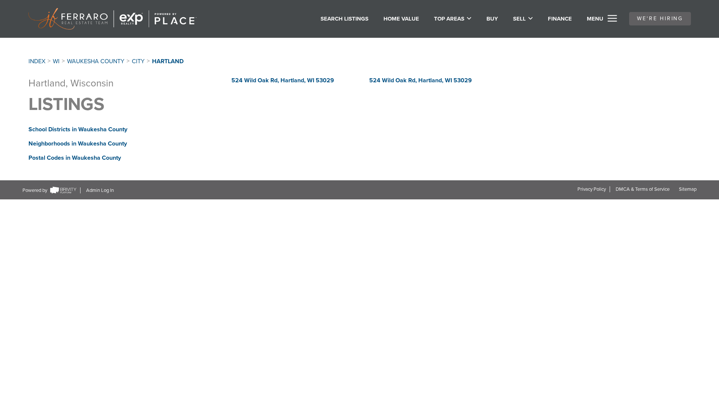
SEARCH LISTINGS (344, 18)
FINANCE (560, 18)
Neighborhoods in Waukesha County (77, 143)
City (138, 61)
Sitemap (688, 189)
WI (56, 61)
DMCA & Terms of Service (643, 189)
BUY (492, 18)
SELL (519, 18)
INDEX (36, 61)
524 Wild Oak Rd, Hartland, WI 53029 (282, 80)
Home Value (401, 18)
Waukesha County (95, 61)
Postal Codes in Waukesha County (74, 158)
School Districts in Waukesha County (77, 129)
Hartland (167, 61)
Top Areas (449, 18)
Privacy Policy (591, 189)
